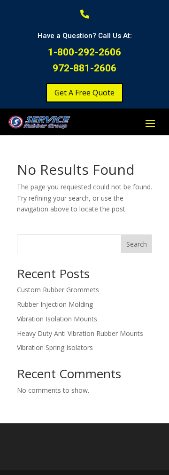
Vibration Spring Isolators (55, 347)
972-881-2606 (84, 68)
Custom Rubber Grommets (58, 289)
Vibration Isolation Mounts (57, 318)
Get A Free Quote (84, 92)
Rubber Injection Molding (55, 304)
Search (136, 244)
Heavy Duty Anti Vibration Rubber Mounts (80, 333)
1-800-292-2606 (84, 52)
